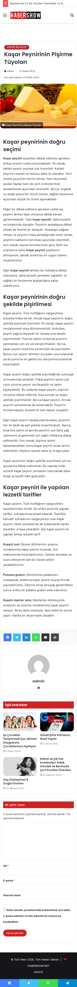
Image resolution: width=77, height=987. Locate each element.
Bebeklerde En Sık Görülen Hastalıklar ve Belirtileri (41, 3)
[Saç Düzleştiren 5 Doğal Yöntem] (20, 766)
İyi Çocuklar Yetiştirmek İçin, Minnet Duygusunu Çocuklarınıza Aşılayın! (20, 740)
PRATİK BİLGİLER (16, 47)
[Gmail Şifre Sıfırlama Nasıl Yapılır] (57, 721)
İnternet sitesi (12, 895)
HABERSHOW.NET (38, 965)
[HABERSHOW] (25, 15)
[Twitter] (17, 637)
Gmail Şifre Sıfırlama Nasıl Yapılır (55, 737)
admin (10, 71)
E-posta (9, 880)
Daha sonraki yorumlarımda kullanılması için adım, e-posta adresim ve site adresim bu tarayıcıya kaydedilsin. (37, 915)
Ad (6, 865)
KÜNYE (38, 972)
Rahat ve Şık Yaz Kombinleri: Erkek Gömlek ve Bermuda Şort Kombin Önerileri (55, 764)
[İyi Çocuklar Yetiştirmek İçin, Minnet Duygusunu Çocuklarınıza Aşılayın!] (20, 721)
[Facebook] (7, 637)
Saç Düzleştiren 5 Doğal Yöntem (15, 781)
